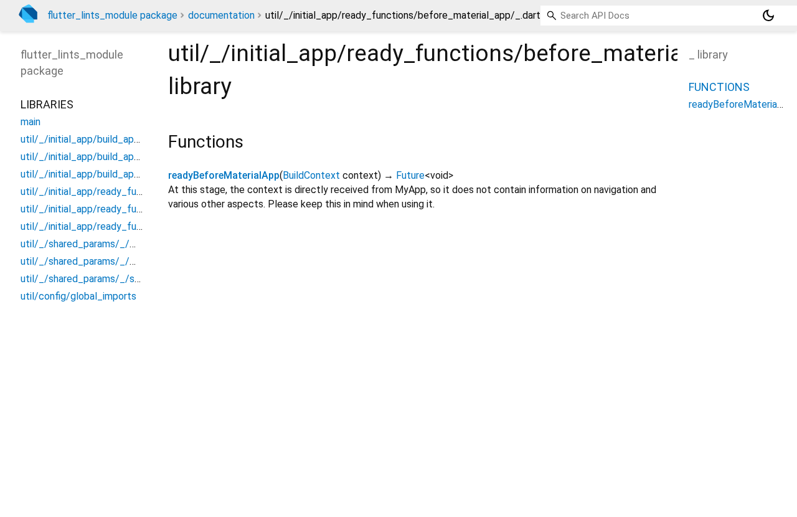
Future (410, 175)
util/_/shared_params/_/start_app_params (115, 279)
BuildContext (311, 175)
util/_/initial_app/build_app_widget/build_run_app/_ (136, 174)
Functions (719, 86)
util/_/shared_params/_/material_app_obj (113, 261)
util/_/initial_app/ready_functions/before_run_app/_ (137, 226)
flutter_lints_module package (112, 15)
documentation (221, 15)
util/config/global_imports (78, 296)
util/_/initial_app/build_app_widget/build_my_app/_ (136, 157)
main (30, 122)
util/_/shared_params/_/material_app (104, 244)
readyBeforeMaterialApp (224, 175)
